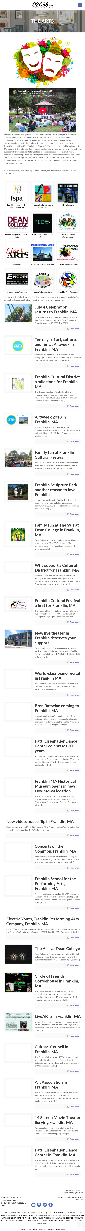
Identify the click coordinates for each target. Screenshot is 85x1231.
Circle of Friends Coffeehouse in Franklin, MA (57, 981)
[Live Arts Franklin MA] (17, 253)
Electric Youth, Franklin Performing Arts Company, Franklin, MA (42, 921)
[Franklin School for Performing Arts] (17, 193)
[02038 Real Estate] (42, 5)
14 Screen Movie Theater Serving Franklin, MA (58, 1120)
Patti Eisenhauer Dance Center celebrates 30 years (56, 745)
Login (49, 1213)
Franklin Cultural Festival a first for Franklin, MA (57, 603)
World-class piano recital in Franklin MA (57, 675)
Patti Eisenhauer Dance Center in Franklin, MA (56, 1152)
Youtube (33, 1206)
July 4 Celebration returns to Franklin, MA (56, 309)
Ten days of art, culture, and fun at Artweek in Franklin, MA (56, 344)
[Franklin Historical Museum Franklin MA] (42, 253)
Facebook (50, 1206)
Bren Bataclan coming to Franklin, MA (57, 708)
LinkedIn (45, 1206)
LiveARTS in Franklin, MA (58, 1016)
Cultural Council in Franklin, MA (51, 1049)
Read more (74, 328)
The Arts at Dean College (57, 948)
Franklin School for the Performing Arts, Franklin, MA (55, 883)
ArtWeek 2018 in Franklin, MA (50, 419)
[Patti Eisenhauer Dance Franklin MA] (42, 223)
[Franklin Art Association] (42, 280)
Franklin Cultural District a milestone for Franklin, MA (57, 381)
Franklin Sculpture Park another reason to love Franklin (56, 489)
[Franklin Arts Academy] (68, 280)
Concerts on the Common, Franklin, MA (55, 848)
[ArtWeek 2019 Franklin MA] (18, 345)
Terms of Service (76, 1197)
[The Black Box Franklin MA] (68, 193)
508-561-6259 (79, 1190)
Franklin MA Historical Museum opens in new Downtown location (55, 786)
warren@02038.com (76, 1193)
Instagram (39, 1206)
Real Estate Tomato (75, 1213)
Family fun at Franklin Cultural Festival (54, 455)
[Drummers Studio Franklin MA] (68, 253)
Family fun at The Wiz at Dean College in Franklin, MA (57, 529)
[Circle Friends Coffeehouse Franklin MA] (68, 223)
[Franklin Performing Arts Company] (42, 193)
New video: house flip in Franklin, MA (40, 821)
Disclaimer (80, 1200)
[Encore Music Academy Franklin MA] (17, 280)
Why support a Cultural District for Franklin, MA (57, 567)
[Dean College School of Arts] (17, 223)
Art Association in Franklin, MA (51, 1084)
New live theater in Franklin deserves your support (55, 637)
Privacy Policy (63, 1197)
